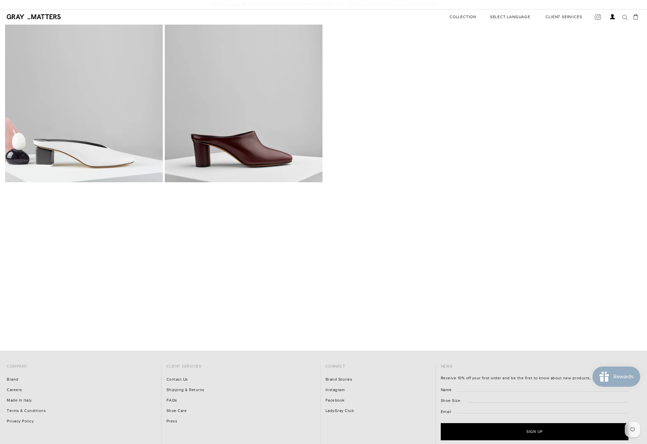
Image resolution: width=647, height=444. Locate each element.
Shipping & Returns (185, 390)
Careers (14, 390)
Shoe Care (176, 411)
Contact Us (177, 379)
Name (446, 390)
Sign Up (580, 425)
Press (172, 421)
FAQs (171, 400)
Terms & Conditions (26, 411)
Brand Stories (339, 379)
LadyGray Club (340, 411)
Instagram (335, 390)
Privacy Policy (20, 421)
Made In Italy (19, 400)
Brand (13, 379)
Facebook (335, 400)
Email (446, 412)
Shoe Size (451, 401)
